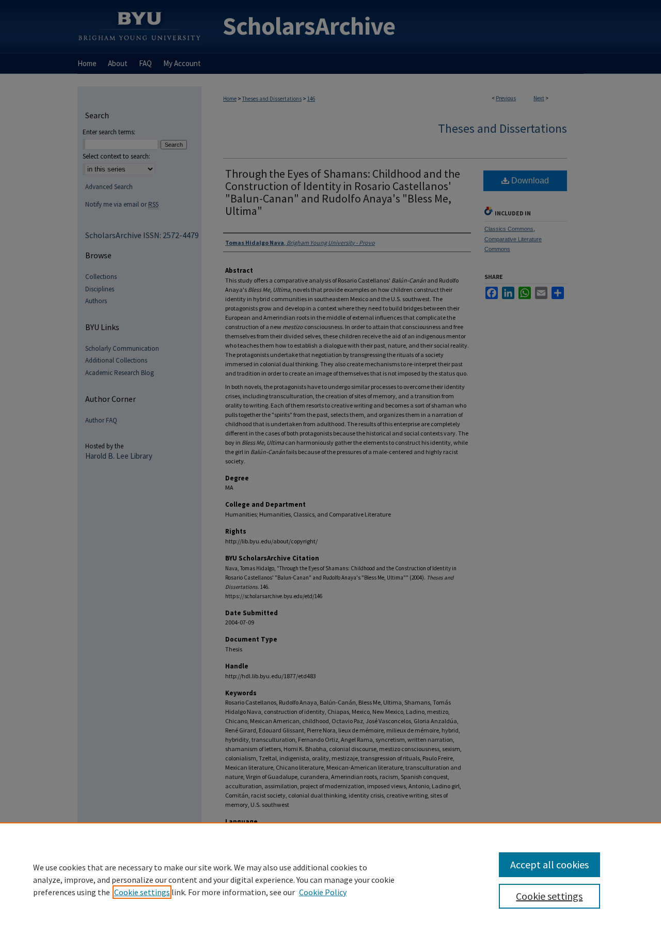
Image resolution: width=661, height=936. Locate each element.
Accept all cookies (549, 864)
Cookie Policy (323, 892)
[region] (330, 879)
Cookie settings (142, 892)
